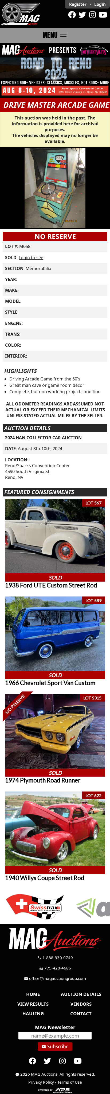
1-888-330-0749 (55, 957)
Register (78, 4)
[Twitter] (82, 15)
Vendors (81, 1004)
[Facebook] (72, 15)
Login (100, 4)
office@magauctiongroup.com (55, 978)
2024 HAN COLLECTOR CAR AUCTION (43, 438)
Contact (81, 1013)
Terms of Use (69, 1082)
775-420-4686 (55, 968)
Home (33, 994)
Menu (55, 35)
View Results (33, 1004)
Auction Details (81, 994)
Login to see (31, 257)
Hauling (33, 1013)
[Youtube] (103, 15)
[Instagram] (92, 15)
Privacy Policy (41, 1082)
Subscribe (55, 1046)
